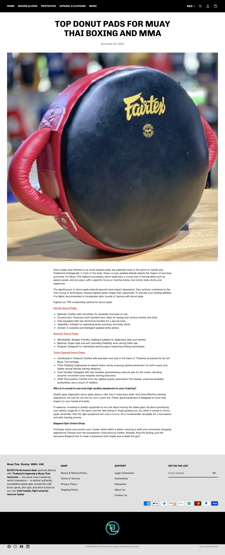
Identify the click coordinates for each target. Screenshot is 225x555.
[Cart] (215, 6)
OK (214, 473)
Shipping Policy (69, 489)
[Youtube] (21, 546)
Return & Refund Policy (74, 473)
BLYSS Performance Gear (106, 546)
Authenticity (121, 478)
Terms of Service (70, 478)
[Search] (200, 6)
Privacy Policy (69, 484)
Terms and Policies (208, 546)
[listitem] (93, 6)
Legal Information (124, 473)
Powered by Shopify (129, 546)
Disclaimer (121, 484)
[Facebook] (9, 546)
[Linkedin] (28, 546)
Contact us (121, 495)
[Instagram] (15, 546)
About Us (120, 489)
